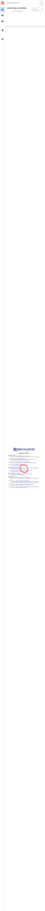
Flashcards (2, 15)
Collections (2, 21)
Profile (2, 39)
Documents (13, 2)
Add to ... (37, 10)
